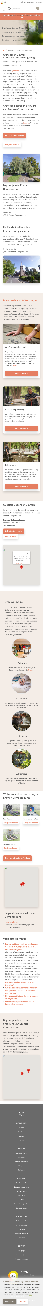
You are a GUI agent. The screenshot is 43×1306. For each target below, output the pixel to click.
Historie (21, 1140)
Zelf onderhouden (21, 1191)
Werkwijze (21, 1195)
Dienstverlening (21, 1153)
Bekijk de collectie (12, 144)
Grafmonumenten (21, 1221)
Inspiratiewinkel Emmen (14, 135)
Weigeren (22, 1301)
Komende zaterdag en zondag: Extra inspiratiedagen (21, 16)
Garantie (21, 1200)
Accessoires (21, 1238)
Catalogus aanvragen (21, 1259)
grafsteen (15, 71)
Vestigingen (21, 1251)
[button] (21, 567)
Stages (21, 1136)
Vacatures (21, 1132)
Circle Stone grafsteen (21, 1204)
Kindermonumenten (21, 1233)
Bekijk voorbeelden (11, 823)
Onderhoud (21, 1170)
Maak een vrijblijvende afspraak (30, 2)
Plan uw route (10, 536)
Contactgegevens (21, 1255)
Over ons (21, 1128)
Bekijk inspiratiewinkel (13, 531)
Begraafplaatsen (21, 1208)
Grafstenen (21, 1229)
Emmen (26, 123)
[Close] (27, 553)
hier (30, 1295)
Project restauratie (21, 1162)
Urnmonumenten (21, 1225)
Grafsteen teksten (21, 1183)
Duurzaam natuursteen (21, 1187)
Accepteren (9, 1301)
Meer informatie (21, 373)
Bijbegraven (21, 1166)
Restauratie (21, 1157)
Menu (4, 9)
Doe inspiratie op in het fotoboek (17, 858)
